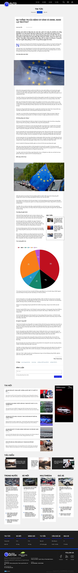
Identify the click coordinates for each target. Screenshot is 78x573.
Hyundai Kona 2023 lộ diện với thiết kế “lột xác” (30, 488)
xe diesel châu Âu (53, 362)
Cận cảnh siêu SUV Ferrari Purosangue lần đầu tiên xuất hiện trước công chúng (30, 507)
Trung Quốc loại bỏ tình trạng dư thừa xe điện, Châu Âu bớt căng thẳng (58, 228)
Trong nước (33, 12)
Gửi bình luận (58, 376)
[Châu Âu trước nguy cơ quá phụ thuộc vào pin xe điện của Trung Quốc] (50, 235)
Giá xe (61, 475)
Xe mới (50, 2)
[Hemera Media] (23, 554)
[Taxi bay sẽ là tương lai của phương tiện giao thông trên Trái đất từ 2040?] (45, 463)
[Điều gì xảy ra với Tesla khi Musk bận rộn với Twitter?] (68, 463)
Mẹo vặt (41, 541)
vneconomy (34, 362)
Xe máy (17, 544)
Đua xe (66, 536)
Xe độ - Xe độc (55, 544)
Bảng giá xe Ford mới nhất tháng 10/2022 (66, 514)
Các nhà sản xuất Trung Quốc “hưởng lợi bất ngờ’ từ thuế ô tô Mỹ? (21, 391)
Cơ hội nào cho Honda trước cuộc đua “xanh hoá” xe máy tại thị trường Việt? (21, 404)
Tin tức (37, 2)
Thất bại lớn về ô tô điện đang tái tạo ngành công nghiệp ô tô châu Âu (58, 221)
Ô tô (17, 541)
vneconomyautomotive (25, 362)
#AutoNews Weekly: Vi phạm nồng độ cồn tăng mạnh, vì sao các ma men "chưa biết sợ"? (48, 510)
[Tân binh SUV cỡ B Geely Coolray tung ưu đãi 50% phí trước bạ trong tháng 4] (46, 420)
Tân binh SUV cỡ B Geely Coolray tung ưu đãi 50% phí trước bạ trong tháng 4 (21, 417)
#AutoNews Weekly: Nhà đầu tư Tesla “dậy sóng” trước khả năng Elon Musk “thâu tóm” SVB (48, 517)
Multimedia (46, 475)
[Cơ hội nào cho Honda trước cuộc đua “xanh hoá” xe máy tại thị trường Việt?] (46, 407)
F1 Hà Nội (66, 544)
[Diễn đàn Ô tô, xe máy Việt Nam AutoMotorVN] (11, 4)
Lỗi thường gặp (43, 544)
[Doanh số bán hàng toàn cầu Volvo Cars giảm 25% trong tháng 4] (10, 463)
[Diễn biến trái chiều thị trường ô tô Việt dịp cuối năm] (65, 482)
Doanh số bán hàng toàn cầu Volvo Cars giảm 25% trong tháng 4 (19, 462)
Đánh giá (31, 536)
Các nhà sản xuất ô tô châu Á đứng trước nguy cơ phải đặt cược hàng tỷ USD (22, 430)
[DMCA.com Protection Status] (7, 571)
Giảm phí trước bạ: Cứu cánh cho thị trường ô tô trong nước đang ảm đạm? (12, 489)
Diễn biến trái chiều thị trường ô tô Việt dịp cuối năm (65, 489)
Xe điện (44, 2)
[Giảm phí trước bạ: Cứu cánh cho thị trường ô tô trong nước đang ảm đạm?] (12, 482)
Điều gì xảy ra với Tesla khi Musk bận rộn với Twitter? (60, 462)
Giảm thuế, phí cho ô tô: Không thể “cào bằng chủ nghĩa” (13, 521)
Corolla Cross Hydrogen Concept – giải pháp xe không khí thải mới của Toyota (30, 514)
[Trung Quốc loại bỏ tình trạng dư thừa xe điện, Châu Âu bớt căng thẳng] (50, 228)
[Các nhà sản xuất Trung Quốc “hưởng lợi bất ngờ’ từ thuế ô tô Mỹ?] (46, 394)
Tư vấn (56, 2)
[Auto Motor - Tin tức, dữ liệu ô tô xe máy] (10, 554)
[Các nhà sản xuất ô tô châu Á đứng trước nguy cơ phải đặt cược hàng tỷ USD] (46, 433)
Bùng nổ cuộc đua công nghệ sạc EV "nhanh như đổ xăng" (20, 442)
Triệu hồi (45, 12)
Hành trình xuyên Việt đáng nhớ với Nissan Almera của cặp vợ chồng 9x (12, 515)
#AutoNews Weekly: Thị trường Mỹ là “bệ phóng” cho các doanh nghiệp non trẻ (47, 489)
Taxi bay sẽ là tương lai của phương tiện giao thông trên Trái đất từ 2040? (34, 463)
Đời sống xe (54, 541)
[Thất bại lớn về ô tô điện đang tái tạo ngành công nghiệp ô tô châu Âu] (50, 220)
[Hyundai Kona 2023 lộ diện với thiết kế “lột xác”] (30, 482)
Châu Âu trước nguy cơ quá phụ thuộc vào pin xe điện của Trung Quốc (58, 236)
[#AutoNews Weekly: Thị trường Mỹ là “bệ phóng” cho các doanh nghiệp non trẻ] (48, 482)
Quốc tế (39, 12)
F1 (64, 541)
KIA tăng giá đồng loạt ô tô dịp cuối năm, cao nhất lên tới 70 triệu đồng (66, 509)
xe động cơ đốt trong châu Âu (43, 362)
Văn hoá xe (56, 536)
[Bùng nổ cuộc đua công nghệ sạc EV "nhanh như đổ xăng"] (46, 445)
